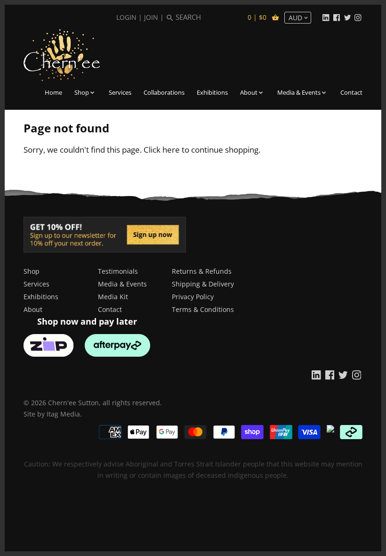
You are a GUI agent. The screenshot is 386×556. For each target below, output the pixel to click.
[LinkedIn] (325, 17)
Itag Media (63, 413)
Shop (32, 271)
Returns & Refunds (202, 271)
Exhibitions (41, 296)
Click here (162, 149)
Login (126, 17)
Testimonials (118, 271)
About (33, 309)
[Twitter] (347, 17)
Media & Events (122, 283)
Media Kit (113, 296)
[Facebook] (336, 17)
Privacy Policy (193, 296)
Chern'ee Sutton (73, 402)
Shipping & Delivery (203, 283)
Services (36, 283)
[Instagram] (357, 17)
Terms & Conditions (203, 309)
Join (151, 17)
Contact (110, 309)
